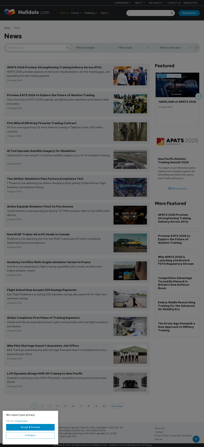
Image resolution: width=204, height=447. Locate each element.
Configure (30, 435)
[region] (30, 428)
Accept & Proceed (30, 427)
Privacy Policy (21, 421)
